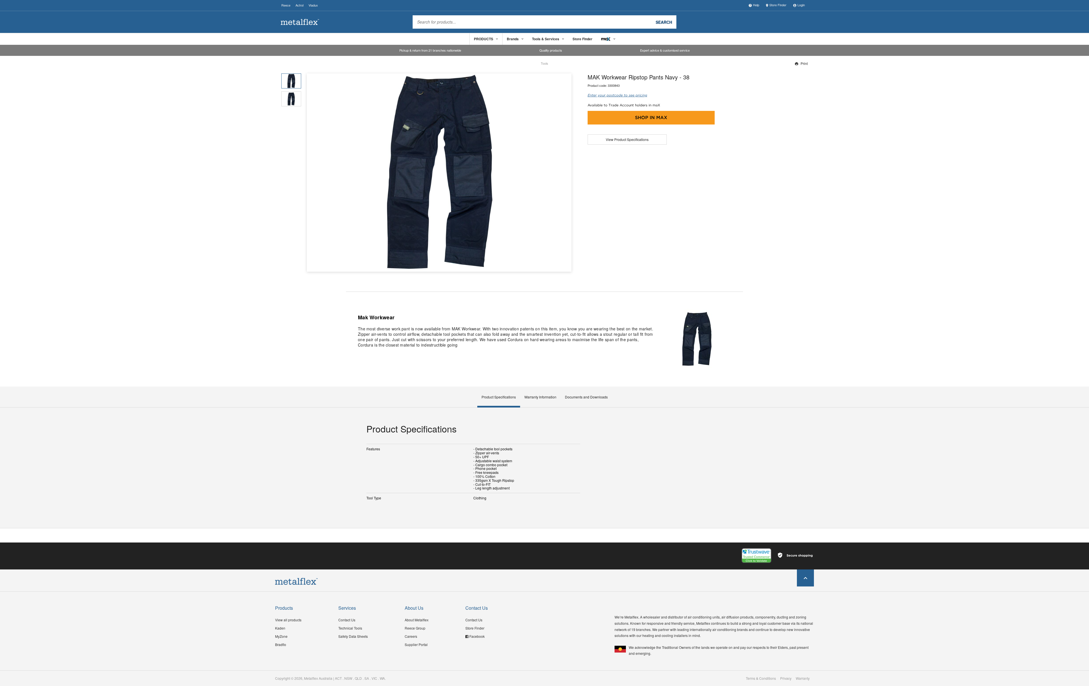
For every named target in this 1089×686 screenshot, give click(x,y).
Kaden (280, 628)
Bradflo (280, 644)
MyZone (281, 636)
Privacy (786, 678)
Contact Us (346, 619)
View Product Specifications (627, 139)
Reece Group (415, 628)
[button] (565, 172)
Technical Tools (350, 628)
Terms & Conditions (761, 678)
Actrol (299, 5)
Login (801, 5)
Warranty (803, 678)
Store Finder (777, 5)
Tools (544, 63)
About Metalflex (417, 619)
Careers (411, 636)
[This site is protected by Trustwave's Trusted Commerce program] (756, 555)
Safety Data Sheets (353, 636)
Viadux (313, 5)
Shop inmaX (651, 117)
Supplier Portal (416, 644)
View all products (288, 619)
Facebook (477, 636)
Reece (285, 5)
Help (756, 5)
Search (664, 22)
